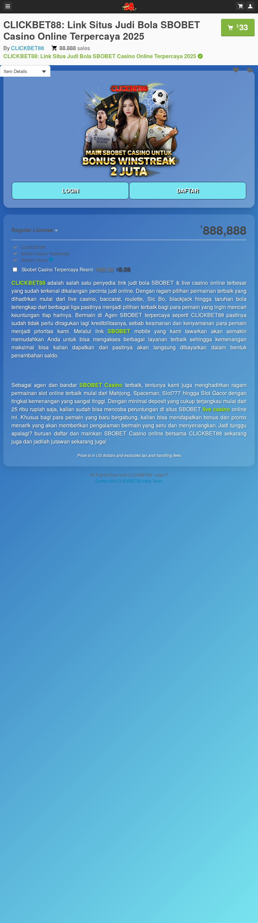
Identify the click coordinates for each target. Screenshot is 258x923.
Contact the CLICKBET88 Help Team (129, 481)
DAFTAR (188, 190)
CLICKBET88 (27, 48)
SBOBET (119, 331)
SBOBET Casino (101, 385)
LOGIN (70, 190)
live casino (216, 409)
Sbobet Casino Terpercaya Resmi (76, 269)
